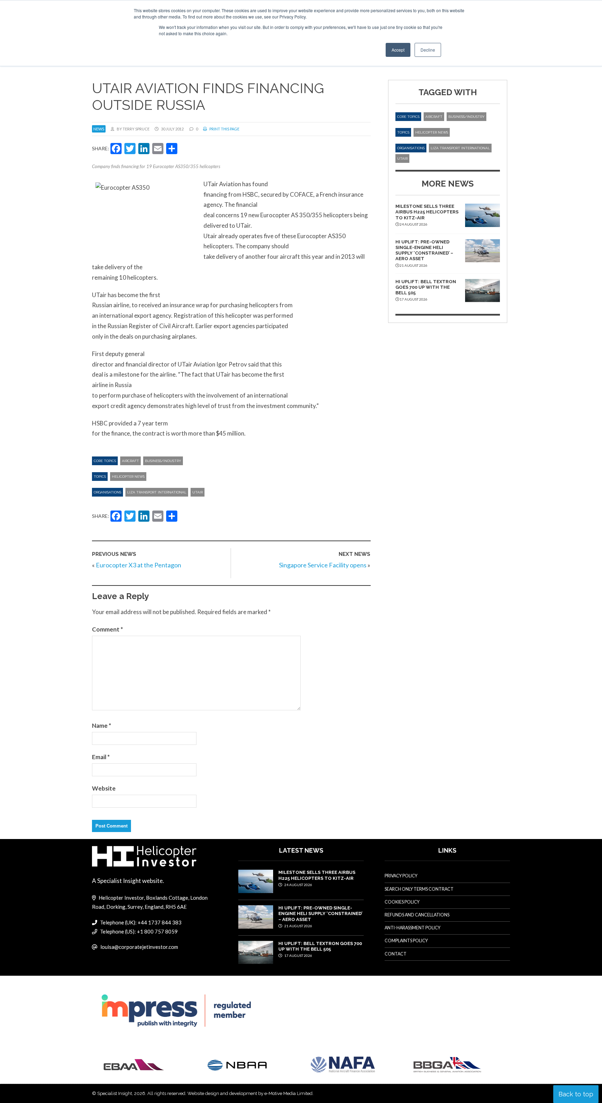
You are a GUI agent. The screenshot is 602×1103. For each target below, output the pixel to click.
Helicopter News (128, 476)
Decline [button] (427, 50)
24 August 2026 (298, 885)
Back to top (575, 1094)
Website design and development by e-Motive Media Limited (249, 1093)
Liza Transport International (156, 492)
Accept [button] (398, 50)
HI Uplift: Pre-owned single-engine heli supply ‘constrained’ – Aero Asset (424, 250)
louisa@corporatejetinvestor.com (139, 947)
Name (101, 725)
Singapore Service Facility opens (322, 565)
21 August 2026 (298, 926)
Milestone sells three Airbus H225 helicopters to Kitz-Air (426, 212)
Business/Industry (163, 461)
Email (101, 757)
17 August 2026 (298, 955)
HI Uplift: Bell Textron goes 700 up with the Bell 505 (425, 287)
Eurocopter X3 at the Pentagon (138, 565)
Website (104, 788)
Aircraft (130, 461)
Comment (107, 629)
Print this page (224, 129)
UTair (197, 492)
